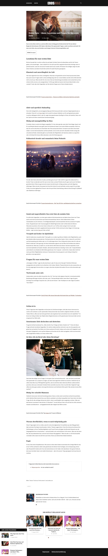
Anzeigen (33, 52)
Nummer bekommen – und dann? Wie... (16, 551)
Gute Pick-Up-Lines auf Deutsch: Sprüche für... (17, 542)
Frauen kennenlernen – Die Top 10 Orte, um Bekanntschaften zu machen (61, 203)
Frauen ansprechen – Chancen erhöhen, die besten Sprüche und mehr (60, 97)
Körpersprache (36, 467)
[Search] (81, 3)
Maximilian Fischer (35, 38)
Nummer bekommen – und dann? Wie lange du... (73, 529)
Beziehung (29, 3)
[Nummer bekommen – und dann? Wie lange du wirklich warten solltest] (73, 521)
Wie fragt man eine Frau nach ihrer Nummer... (35, 529)
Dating (29, 486)
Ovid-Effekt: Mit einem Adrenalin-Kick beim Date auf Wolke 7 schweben (61, 295)
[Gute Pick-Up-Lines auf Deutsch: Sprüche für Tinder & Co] (54, 521)
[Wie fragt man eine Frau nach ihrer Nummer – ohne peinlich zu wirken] (35, 521)
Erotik (36, 3)
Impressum (45, 552)
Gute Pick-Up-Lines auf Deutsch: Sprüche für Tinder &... (54, 530)
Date (40, 113)
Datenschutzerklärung (59, 552)
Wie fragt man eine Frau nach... (17, 534)
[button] (28, 526)
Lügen (47, 413)
